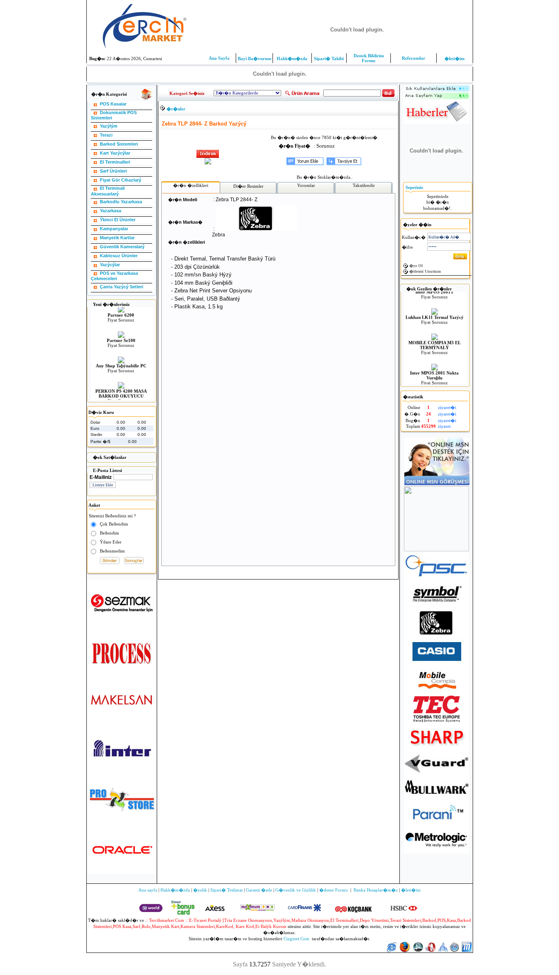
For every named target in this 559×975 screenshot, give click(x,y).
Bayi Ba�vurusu (254, 58)
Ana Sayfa (219, 58)
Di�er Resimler (248, 186)
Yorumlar (306, 185)
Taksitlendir (364, 185)
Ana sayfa (147, 889)
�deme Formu (333, 889)
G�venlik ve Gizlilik (295, 889)
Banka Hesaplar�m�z (376, 889)
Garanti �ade (259, 889)
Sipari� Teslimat (226, 889)
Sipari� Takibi (329, 58)
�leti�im (454, 58)
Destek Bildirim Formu (369, 58)
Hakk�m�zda (292, 58)
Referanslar (413, 58)
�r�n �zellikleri (190, 185)
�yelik (200, 889)
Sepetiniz (414, 187)
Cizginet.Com (296, 938)
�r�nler (176, 108)
